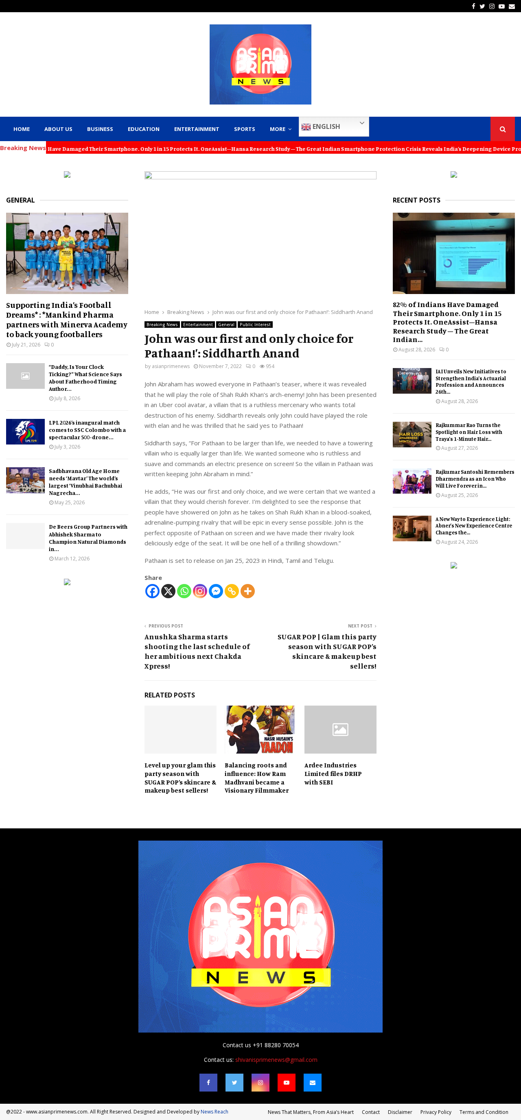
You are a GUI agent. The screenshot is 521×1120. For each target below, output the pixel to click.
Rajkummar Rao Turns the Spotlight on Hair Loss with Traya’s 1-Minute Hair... (469, 432)
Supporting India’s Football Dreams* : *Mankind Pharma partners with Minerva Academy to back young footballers (66, 319)
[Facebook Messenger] (216, 591)
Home (21, 129)
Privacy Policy (435, 1112)
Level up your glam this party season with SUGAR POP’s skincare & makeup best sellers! (180, 777)
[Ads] (67, 175)
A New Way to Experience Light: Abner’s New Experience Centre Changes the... (474, 526)
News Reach (214, 1111)
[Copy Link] (232, 591)
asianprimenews (171, 366)
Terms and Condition (484, 1112)
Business (100, 129)
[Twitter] (234, 1083)
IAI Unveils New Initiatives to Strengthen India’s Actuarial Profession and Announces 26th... (471, 381)
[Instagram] (200, 591)
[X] (168, 591)
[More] (248, 591)
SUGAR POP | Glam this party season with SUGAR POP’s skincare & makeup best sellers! (327, 651)
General (226, 324)
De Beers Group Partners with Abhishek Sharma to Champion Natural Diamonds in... (88, 537)
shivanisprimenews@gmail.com (276, 1059)
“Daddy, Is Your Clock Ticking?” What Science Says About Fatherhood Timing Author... (85, 377)
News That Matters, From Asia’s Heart (311, 1112)
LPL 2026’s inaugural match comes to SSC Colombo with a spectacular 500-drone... (87, 429)
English (325, 126)
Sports (244, 129)
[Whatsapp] (184, 591)
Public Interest (255, 324)
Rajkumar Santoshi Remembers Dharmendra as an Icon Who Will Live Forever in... (475, 478)
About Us (58, 129)
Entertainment (196, 129)
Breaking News (162, 324)
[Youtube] (287, 1083)
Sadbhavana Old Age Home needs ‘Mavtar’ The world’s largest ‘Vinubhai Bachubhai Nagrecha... (85, 481)
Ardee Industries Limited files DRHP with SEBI (333, 773)
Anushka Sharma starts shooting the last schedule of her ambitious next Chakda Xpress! (197, 651)
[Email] (313, 1083)
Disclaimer (400, 1112)
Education (144, 129)
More (277, 129)
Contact (371, 1112)
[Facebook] (152, 591)
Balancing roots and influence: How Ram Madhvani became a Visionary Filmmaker (257, 777)
